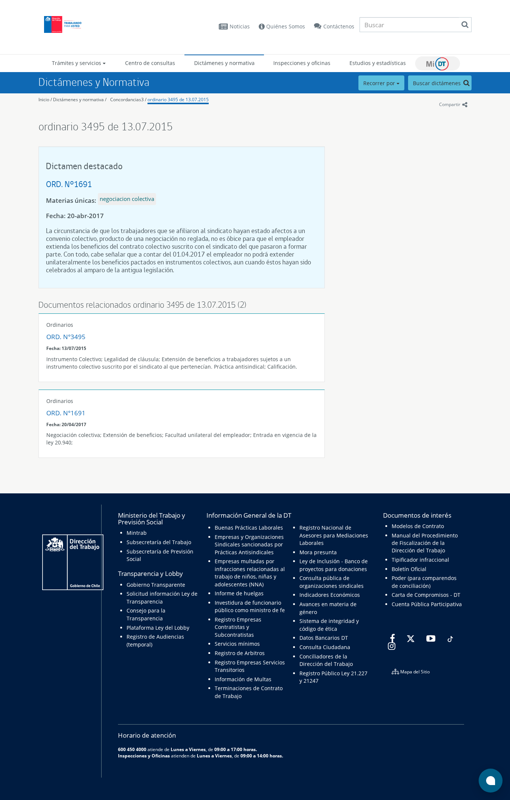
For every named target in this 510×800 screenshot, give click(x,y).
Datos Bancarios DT (323, 637)
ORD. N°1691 (69, 184)
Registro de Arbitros (240, 653)
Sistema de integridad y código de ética (329, 624)
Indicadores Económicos (329, 594)
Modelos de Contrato (418, 526)
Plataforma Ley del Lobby (158, 627)
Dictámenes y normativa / (79, 99)
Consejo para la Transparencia (146, 614)
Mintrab (137, 532)
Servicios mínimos (237, 643)
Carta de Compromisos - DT (426, 594)
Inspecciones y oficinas (301, 62)
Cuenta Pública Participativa (427, 604)
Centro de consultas (150, 62)
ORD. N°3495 (65, 336)
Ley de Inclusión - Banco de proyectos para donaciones (333, 565)
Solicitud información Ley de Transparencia (162, 597)
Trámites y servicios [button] (77, 62)
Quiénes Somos (285, 26)
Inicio (43, 99)
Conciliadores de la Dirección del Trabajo (326, 660)
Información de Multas (243, 679)
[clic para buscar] (464, 24)
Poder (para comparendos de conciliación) (424, 581)
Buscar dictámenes (437, 83)
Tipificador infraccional (420, 559)
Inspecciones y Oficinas (144, 756)
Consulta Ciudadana (324, 647)
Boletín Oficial (409, 569)
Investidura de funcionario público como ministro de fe (250, 606)
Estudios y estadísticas (377, 62)
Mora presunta (318, 552)
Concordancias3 (127, 99)
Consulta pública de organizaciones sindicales (331, 581)
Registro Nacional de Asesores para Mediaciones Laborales (333, 535)
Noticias (240, 26)
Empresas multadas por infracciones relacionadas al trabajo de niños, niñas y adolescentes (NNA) (250, 572)
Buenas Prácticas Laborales (249, 527)
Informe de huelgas (239, 593)
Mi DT (437, 63)
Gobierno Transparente (156, 584)
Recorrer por (380, 83)
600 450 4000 (132, 749)
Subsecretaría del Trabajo (159, 542)
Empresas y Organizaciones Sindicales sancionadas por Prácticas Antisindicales (249, 544)
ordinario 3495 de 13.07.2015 (178, 99)
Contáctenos (338, 26)
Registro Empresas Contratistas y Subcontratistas (238, 627)
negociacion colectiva (127, 198)
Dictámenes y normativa (224, 62)
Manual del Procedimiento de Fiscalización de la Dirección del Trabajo (425, 543)
